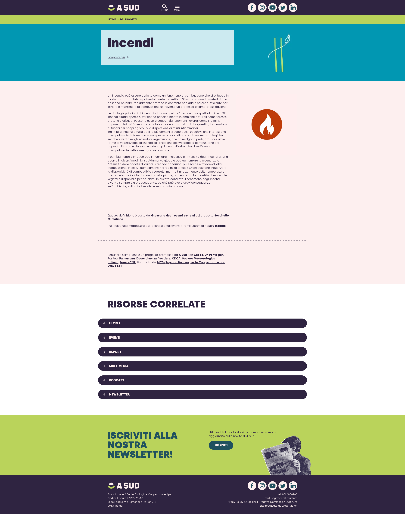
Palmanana (127, 258)
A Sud (183, 255)
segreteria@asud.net (284, 498)
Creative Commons (271, 501)
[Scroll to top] (397, 509)
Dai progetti (128, 19)
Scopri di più (116, 57)
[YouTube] (272, 7)
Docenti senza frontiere (153, 258)
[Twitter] (282, 7)
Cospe (198, 255)
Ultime (112, 19)
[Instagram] (262, 7)
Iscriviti (221, 445)
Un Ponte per (214, 255)
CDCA (176, 258)
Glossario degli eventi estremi (173, 215)
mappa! (220, 226)
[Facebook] (252, 7)
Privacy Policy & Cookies (241, 501)
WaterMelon (289, 505)
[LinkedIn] (293, 7)
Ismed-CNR (128, 262)
